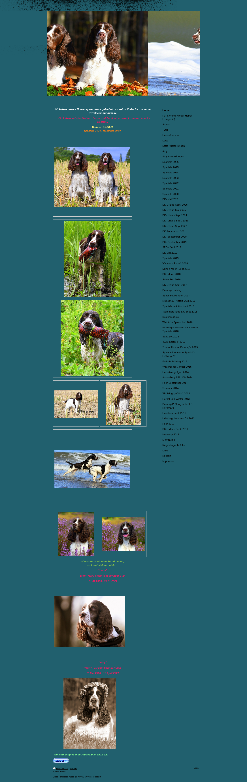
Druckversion (62, 768)
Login (196, 768)
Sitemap (73, 768)
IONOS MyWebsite (86, 777)
